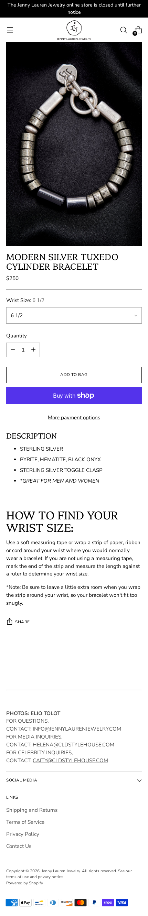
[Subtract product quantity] (13, 350)
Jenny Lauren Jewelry (61, 871)
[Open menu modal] (10, 30)
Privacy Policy (22, 834)
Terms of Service (25, 822)
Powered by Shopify (24, 883)
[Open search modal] (123, 30)
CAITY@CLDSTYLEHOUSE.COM (70, 760)
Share (22, 622)
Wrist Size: (25, 300)
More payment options (74, 417)
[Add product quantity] (33, 350)
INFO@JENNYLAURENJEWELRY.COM (77, 728)
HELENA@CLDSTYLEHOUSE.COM (73, 744)
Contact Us (18, 846)
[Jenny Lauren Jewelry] (74, 30)
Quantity (16, 335)
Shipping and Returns (31, 810)
